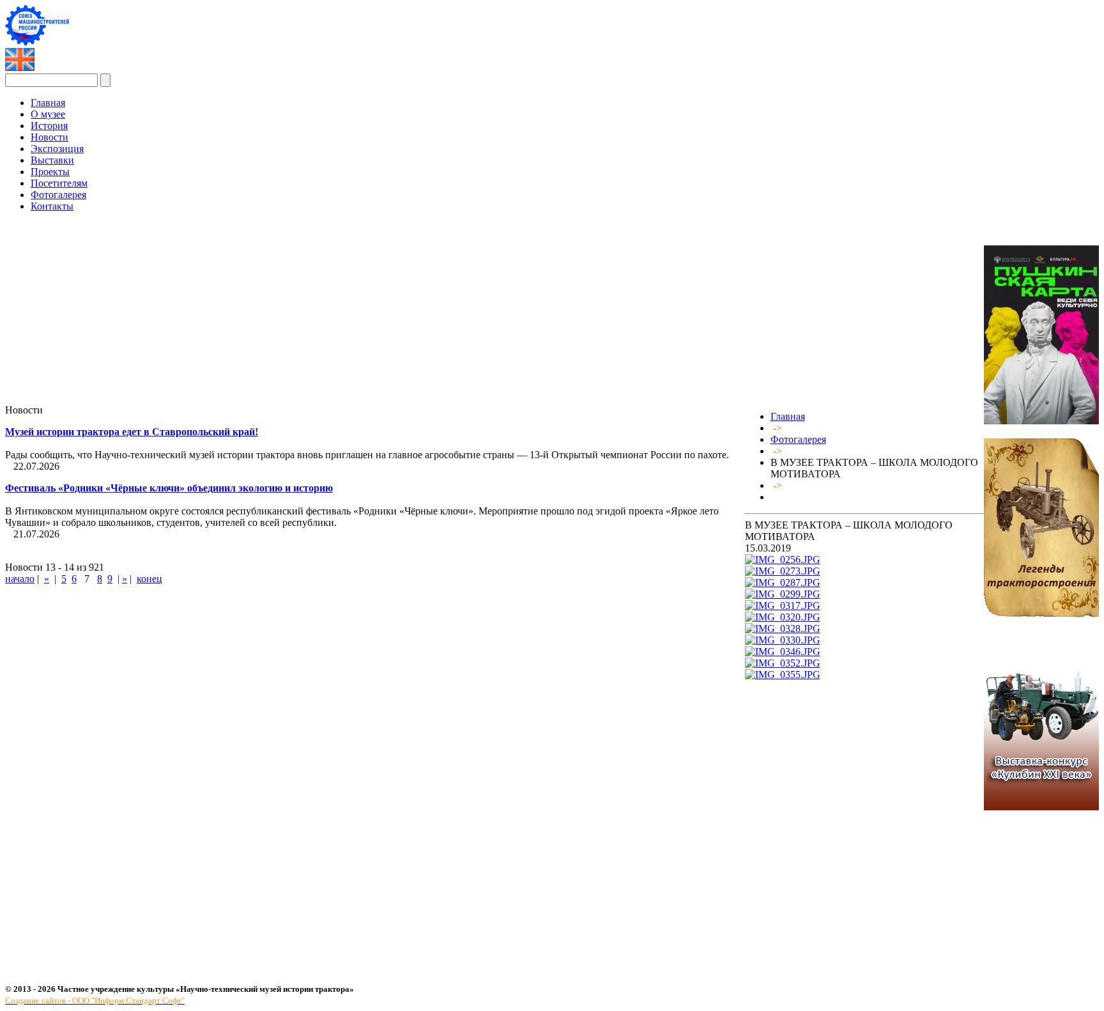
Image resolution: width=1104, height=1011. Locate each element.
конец (149, 578)
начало (19, 578)
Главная (787, 416)
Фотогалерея (798, 439)
